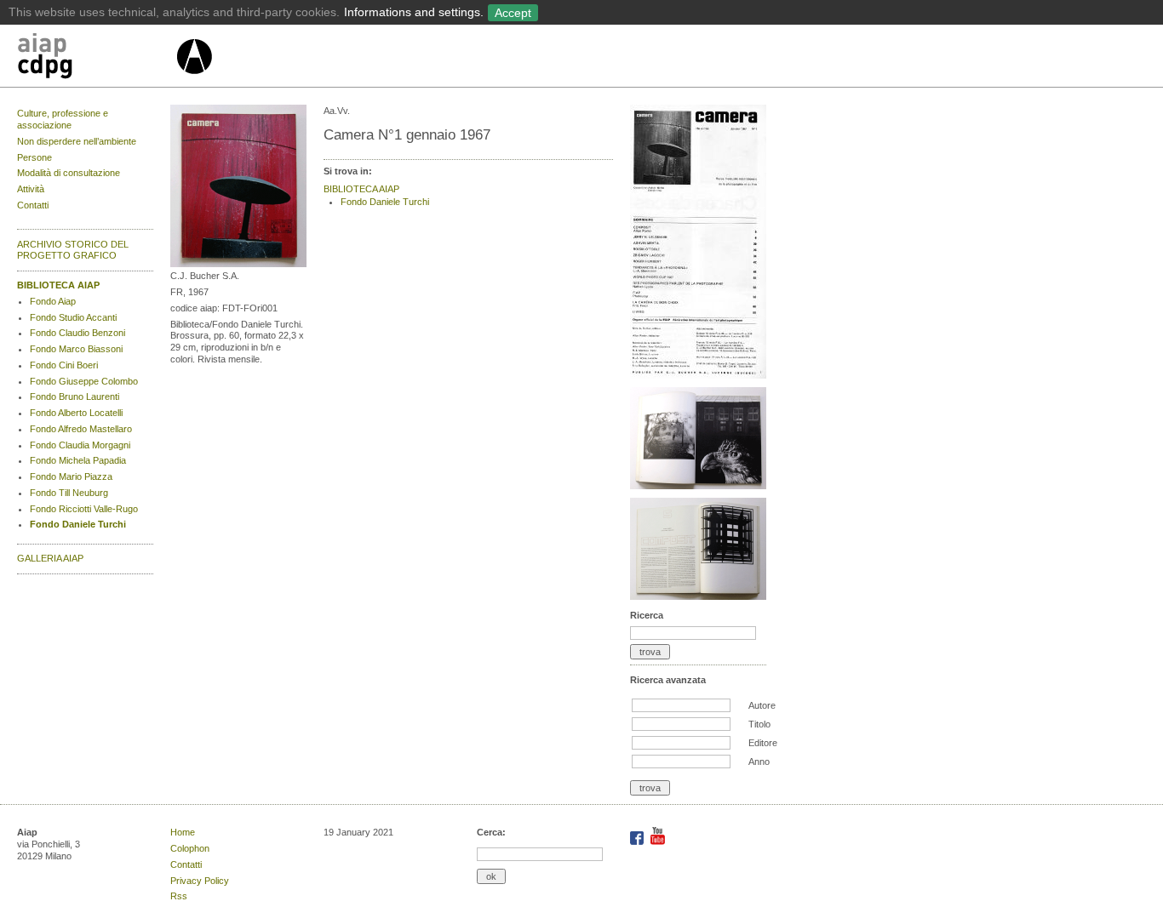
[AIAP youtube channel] (657, 841)
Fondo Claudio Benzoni (77, 333)
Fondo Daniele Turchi (78, 524)
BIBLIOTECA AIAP (58, 285)
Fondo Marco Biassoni (76, 349)
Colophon (189, 848)
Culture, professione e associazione (62, 119)
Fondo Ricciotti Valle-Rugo (84, 509)
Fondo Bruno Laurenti (74, 396)
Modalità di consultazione (68, 173)
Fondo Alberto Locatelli (76, 413)
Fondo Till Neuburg (69, 493)
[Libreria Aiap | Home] (96, 58)
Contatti (33, 205)
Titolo (759, 724)
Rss (178, 896)
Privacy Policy (199, 881)
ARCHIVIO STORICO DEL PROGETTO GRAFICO (73, 250)
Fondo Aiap (53, 301)
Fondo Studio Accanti (73, 317)
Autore (762, 705)
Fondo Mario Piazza (71, 476)
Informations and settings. (414, 12)
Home (182, 832)
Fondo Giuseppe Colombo (84, 381)
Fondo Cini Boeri (64, 365)
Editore (762, 743)
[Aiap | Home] (194, 81)
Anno (759, 761)
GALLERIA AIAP (50, 558)
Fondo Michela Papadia (78, 460)
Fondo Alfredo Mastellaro (81, 429)
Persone (34, 157)
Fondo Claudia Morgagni (80, 445)
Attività (30, 189)
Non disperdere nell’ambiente (76, 141)
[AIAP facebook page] (638, 841)
